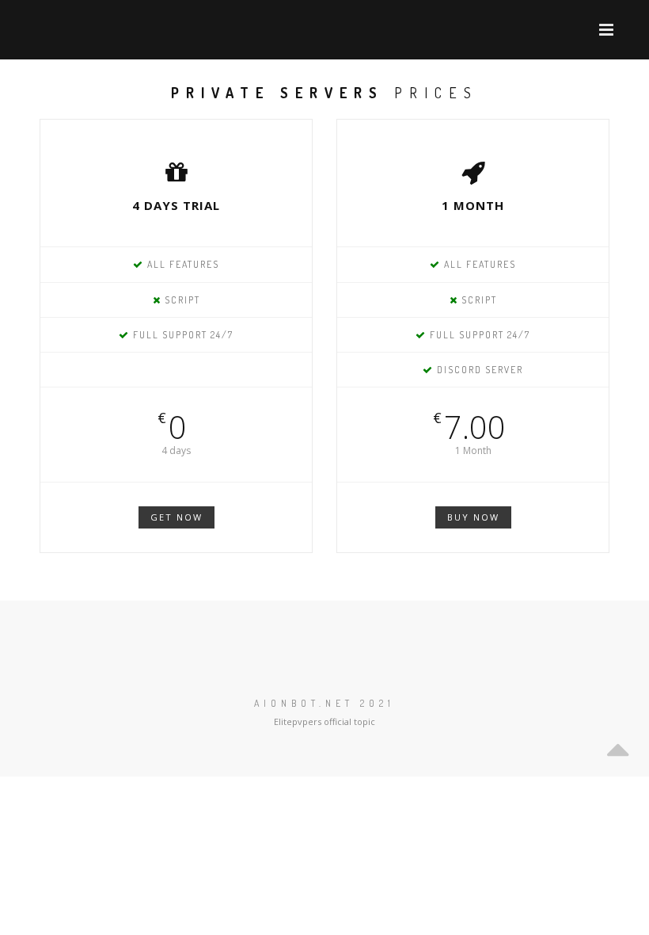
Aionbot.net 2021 (324, 703)
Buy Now (473, 517)
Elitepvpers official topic (324, 721)
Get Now (176, 517)
